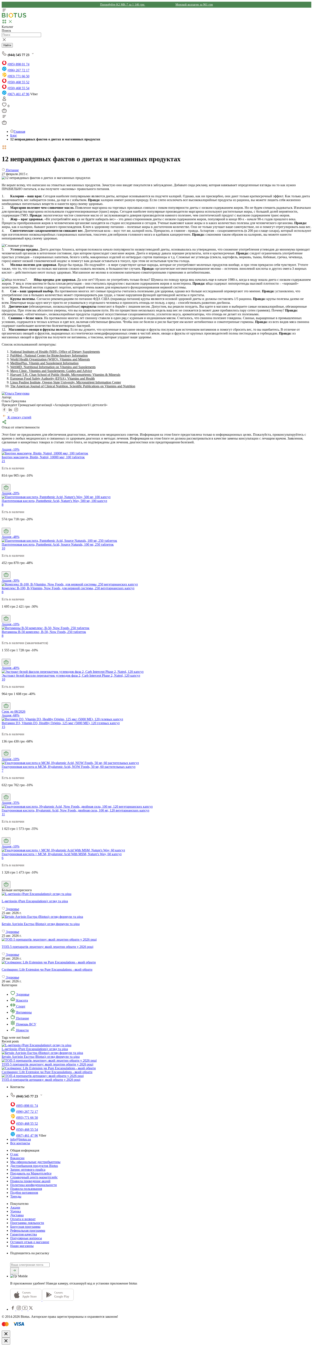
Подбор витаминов (24, 1192)
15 (3, 727)
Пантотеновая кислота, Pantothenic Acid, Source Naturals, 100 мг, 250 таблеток (58, 544)
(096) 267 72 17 (18, 70)
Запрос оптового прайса (27, 1169)
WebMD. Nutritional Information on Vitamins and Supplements (53, 367)
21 (3, 461)
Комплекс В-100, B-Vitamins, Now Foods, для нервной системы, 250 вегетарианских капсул (68, 588)
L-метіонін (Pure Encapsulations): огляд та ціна (35, 1049)
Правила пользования (26, 1189)
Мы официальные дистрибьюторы (35, 1162)
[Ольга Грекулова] (15, 393)
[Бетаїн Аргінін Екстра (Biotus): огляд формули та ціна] (156, 917)
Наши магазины (22, 1246)
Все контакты (20, 1143)
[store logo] (14, 17)
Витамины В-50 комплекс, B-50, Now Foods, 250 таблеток (44, 632)
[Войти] (4, 100)
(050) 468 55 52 (18, 82)
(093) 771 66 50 (18, 76)
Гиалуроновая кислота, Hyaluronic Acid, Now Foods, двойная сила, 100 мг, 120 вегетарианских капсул (75, 810)
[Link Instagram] (19, 1309)
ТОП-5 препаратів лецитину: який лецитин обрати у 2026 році (47, 1064)
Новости (22, 1030)
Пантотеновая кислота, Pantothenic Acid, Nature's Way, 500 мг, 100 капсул (54, 501)
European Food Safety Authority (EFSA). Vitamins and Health (52, 378)
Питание (22, 1018)
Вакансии (17, 1158)
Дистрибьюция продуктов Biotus (34, 1166)
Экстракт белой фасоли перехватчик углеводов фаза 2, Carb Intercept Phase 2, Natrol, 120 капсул (71, 675)
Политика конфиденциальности (33, 1185)
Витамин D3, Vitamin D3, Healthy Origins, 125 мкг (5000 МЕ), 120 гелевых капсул (61, 723)
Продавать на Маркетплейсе (31, 1173)
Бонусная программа (25, 1226)
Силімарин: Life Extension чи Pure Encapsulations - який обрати (47, 1072)
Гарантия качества (23, 1234)
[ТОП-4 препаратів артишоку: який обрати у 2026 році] (43, 1076)
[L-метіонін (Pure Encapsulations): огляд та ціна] (156, 894)
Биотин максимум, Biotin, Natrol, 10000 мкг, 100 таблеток (43, 457)
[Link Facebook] (13, 1309)
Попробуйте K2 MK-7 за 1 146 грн (122, 4)
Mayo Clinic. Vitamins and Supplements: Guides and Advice (51, 371)
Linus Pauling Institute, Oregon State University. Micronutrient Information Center (65, 382)
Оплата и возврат (23, 1219)
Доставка (17, 1215)
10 (3, 548)
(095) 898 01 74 (18, 64)
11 (3, 814)
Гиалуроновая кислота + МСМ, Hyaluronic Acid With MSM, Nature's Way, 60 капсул (62, 854)
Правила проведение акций (30, 1181)
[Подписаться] (14, 1270)
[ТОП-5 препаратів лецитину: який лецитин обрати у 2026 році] (156, 939)
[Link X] (30, 1309)
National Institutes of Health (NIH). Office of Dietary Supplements (55, 351)
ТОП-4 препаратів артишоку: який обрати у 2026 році (41, 1079)
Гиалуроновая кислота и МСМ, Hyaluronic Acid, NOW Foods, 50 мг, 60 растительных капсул (68, 766)
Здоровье (22, 994)
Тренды (15, 1196)
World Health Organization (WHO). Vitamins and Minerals (50, 359)
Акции (15, 1207)
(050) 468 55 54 (18, 88)
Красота (21, 1000)
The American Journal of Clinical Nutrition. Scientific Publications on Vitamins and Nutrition (72, 386)
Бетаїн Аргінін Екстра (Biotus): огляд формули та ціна (41, 1056)
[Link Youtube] (25, 1309)
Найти (7, 45)
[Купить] (6, 487)
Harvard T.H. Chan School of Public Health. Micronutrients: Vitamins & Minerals (65, 374)
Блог (13, 135)
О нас (14, 1154)
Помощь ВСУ (25, 1024)
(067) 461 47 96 (18, 94)
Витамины (23, 1012)
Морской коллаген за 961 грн (194, 4)
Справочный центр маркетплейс (34, 1177)
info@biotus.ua (20, 1139)
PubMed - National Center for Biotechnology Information (49, 355)
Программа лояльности (27, 1223)
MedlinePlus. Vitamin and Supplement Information (44, 363)
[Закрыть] (6, 1334)
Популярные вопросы (26, 1238)
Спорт (20, 1006)
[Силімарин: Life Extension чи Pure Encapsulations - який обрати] (156, 962)
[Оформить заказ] (4, 112)
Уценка (15, 1211)
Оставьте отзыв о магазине (29, 1242)
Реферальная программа (27, 1230)
